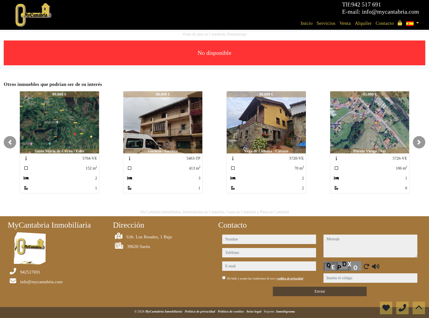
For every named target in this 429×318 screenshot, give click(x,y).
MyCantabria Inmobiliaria (164, 311)
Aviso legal (254, 311)
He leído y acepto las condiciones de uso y (265, 278)
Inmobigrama (285, 311)
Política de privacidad (200, 311)
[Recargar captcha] (366, 266)
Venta (345, 23)
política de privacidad (290, 278)
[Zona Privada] (400, 23)
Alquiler (363, 23)
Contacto (385, 23)
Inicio (307, 23)
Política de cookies (231, 311)
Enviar (320, 291)
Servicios (326, 23)
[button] (10, 142)
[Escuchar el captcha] (376, 266)
